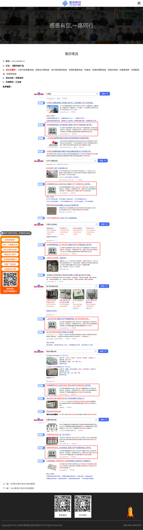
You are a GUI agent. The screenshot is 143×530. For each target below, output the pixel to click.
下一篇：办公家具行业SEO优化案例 (18, 488)
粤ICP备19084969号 (133, 525)
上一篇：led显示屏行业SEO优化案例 (19, 483)
